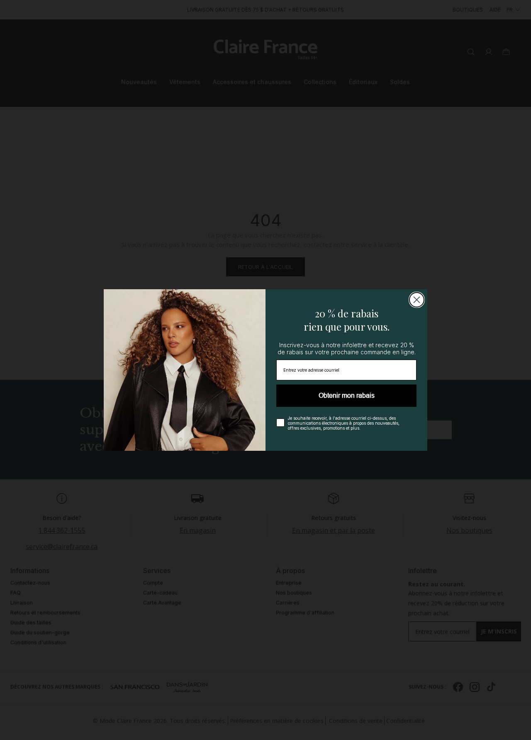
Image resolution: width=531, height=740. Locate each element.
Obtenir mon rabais (347, 395)
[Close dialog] (416, 300)
